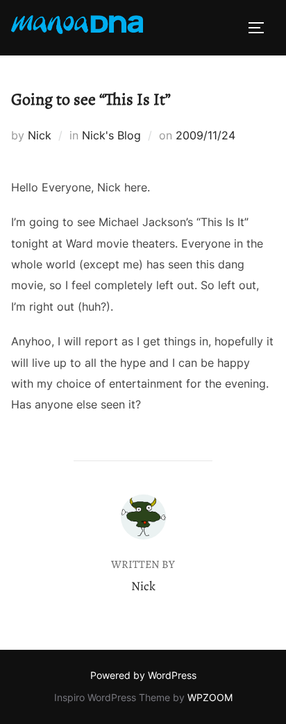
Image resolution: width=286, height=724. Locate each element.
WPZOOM (210, 697)
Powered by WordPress (143, 675)
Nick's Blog (111, 135)
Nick (39, 135)
